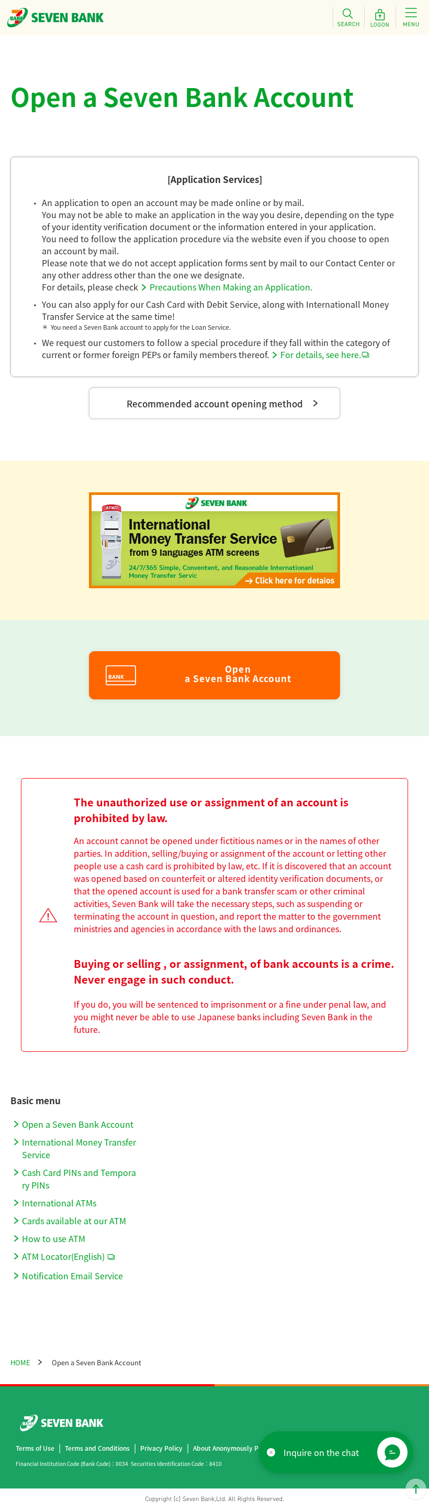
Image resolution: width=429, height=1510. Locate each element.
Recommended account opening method (215, 403)
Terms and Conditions (97, 1447)
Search (348, 17)
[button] (392, 1452)
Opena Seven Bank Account (238, 673)
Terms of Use (35, 1447)
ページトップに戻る (415, 1489)
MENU (411, 17)
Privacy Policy (161, 1447)
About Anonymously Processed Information (257, 1447)
